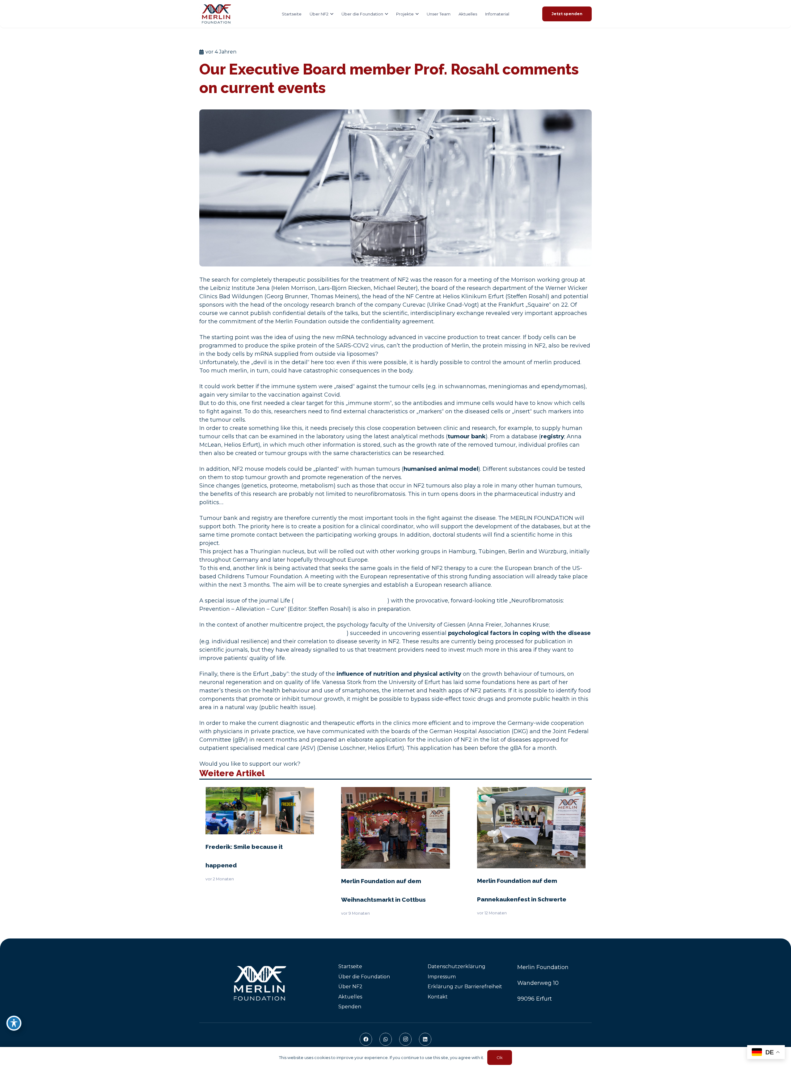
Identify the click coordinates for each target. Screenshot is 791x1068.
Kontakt (438, 997)
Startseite (350, 966)
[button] (330, 14)
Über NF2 (350, 986)
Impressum (442, 977)
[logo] (216, 14)
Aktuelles (350, 997)
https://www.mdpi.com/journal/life (340, 600)
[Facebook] (366, 1039)
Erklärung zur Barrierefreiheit (465, 986)
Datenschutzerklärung (456, 966)
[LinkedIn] (425, 1039)
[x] (261, 983)
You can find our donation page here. (353, 763)
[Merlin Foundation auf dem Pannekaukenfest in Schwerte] (531, 791)
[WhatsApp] (385, 1039)
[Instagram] (405, 1039)
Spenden (349, 1007)
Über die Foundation (364, 977)
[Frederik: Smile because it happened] (259, 791)
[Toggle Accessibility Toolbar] (13, 1023)
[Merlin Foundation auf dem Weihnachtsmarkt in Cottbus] (395, 791)
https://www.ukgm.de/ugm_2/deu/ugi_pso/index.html (273, 633)
